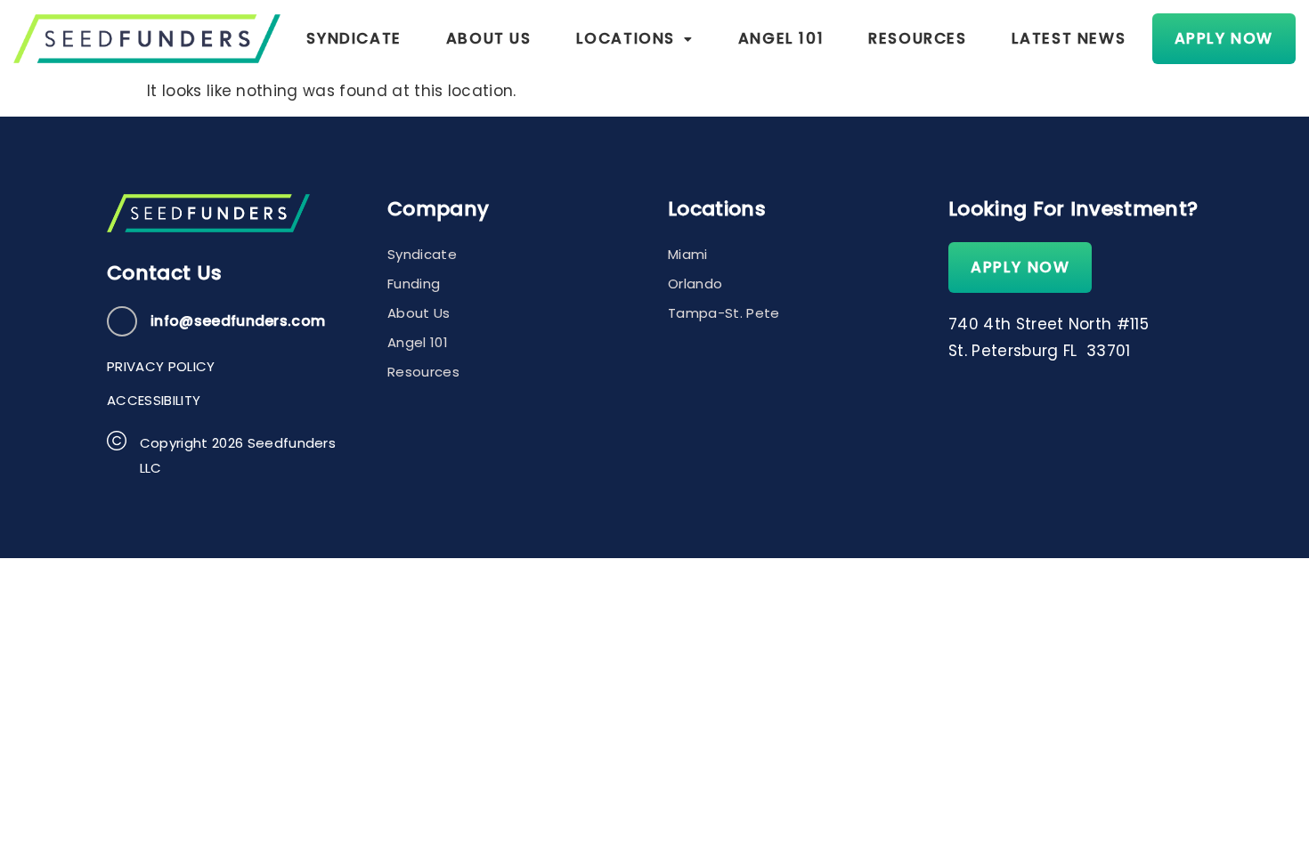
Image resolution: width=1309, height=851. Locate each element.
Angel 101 (781, 38)
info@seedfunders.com (237, 321)
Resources (917, 38)
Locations (625, 38)
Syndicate (353, 38)
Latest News (1069, 38)
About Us (489, 38)
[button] (635, 39)
